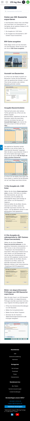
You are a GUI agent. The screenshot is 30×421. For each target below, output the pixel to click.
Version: (7, 7)
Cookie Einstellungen (15, 391)
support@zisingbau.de (15, 403)
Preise (15, 374)
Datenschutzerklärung (15, 356)
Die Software (15, 368)
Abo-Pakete (15, 386)
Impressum (15, 359)
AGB (15, 353)
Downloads (15, 371)
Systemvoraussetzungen (15, 389)
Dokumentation (15, 377)
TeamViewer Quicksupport (15, 406)
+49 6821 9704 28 (15, 401)
